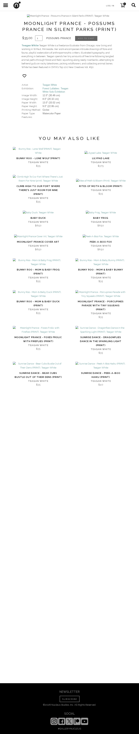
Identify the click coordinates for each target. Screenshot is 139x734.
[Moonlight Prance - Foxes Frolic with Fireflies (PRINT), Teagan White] (38, 330)
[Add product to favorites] (24, 76)
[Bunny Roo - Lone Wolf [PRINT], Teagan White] (38, 151)
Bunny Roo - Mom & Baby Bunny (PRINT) (100, 271)
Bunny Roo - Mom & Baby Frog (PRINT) (38, 271)
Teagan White (30, 45)
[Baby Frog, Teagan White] (101, 213)
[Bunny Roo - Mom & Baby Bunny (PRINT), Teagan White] (100, 262)
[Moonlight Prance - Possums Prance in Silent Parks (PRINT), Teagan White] (68, 16)
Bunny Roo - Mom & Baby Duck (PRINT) (38, 303)
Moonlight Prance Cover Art (38, 241)
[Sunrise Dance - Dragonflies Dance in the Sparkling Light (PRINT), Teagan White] (100, 330)
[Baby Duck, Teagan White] (38, 213)
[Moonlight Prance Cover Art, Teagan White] (38, 236)
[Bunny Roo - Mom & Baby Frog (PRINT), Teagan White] (38, 262)
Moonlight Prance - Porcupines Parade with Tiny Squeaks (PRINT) (101, 305)
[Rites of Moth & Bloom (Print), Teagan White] (101, 181)
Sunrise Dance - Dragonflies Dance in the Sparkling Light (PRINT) (100, 341)
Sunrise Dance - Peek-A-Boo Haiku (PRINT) (100, 375)
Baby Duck (38, 218)
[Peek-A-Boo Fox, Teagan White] (101, 236)
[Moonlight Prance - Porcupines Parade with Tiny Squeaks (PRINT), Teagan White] (100, 294)
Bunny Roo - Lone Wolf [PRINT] (38, 158)
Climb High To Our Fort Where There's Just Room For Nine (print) (38, 190)
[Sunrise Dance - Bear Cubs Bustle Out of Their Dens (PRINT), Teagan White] (38, 366)
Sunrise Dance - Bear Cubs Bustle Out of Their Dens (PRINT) (38, 375)
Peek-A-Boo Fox (101, 241)
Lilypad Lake (100, 158)
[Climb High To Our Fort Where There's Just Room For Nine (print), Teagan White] (38, 179)
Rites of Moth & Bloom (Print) (100, 186)
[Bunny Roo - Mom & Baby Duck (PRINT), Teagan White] (38, 294)
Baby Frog (100, 218)
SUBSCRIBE (69, 699)
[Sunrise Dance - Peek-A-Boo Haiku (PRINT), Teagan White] (100, 366)
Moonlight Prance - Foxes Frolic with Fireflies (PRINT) (38, 339)
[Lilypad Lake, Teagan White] (101, 153)
